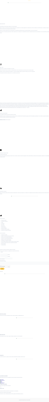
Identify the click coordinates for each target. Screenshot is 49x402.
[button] (30, 0)
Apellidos (9, 256)
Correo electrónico (2, 258)
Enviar (2, 268)
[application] (30, 0)
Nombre (9, 254)
